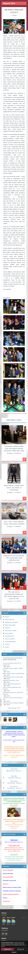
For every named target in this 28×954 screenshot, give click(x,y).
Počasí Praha (14, 769)
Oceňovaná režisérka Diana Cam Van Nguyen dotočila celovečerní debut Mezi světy (14, 448)
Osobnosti (7, 627)
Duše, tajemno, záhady (10, 630)
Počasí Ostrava (14, 781)
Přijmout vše (7, 949)
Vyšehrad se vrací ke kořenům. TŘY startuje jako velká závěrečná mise (14, 558)
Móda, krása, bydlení (10, 625)
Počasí (23, 917)
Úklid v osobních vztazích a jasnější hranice (13, 673)
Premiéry (7, 644)
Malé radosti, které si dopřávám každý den (13, 702)
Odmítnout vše (20, 949)
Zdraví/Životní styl (9, 636)
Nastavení (14, 952)
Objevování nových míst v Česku (11, 680)
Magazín (15, 15)
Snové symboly (9, 633)
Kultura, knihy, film (9, 619)
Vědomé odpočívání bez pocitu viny (11, 683)
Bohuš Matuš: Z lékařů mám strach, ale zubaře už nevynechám (14, 488)
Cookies (7, 647)
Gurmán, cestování (9, 638)
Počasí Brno (14, 776)
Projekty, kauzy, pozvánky (11, 622)
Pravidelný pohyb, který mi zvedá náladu (13, 677)
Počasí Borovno (14, 786)
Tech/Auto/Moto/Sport (10, 641)
